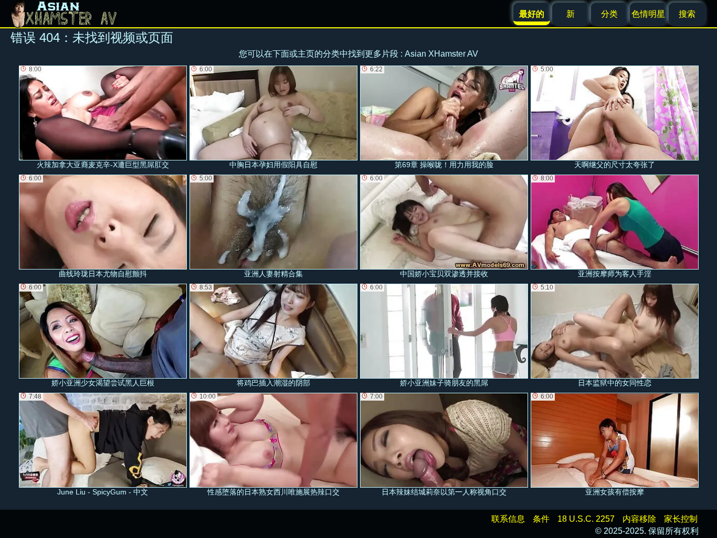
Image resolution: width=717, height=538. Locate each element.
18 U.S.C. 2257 (586, 518)
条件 (541, 518)
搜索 (687, 13)
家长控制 (681, 518)
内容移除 (639, 518)
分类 (609, 13)
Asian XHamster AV (441, 53)
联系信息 (508, 518)
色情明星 (648, 13)
